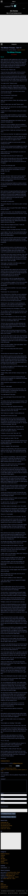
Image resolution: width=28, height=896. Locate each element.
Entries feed (3, 884)
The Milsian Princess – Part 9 (8, 813)
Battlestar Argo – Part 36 (13, 877)
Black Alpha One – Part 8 (9, 878)
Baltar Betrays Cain (10, 875)
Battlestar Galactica (8, 768)
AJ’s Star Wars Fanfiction (13, 893)
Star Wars (3, 858)
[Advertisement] (14, 29)
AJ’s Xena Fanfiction (23, 893)
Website (2, 801)
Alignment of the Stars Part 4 (12, 873)
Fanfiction (14, 768)
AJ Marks (4, 769)
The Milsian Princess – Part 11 (8, 816)
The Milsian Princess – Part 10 (11, 48)
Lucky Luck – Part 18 (5, 828)
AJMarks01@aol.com (18, 763)
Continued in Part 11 (5, 760)
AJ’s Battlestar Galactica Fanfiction (8, 890)
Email (2, 797)
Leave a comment (21, 49)
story (2, 770)
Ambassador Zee (4, 822)
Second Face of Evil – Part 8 (13, 872)
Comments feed (4, 886)
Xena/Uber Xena (4, 863)
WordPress (11, 895)
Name (2, 793)
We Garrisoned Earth (5, 824)
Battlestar (8, 769)
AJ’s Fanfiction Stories (20, 890)
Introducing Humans (5, 827)
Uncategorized (4, 860)
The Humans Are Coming (6, 825)
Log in (2, 883)
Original (2, 856)
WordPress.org (4, 887)
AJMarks (14, 49)
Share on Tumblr (18, 766)
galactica (23, 769)
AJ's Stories (14, 11)
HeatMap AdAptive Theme (19, 895)
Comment (3, 779)
